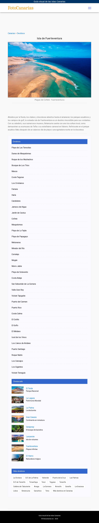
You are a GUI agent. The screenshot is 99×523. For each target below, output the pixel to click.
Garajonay (30, 427)
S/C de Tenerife (19, 482)
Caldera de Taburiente (21, 486)
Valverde (45, 478)
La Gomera (47, 486)
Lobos (15, 491)
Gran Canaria (31, 417)
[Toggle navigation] (89, 8)
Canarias (11, 33)
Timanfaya (33, 482)
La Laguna (30, 398)
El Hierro (29, 456)
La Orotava (17, 478)
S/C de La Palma (31, 478)
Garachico (38, 491)
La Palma (30, 408)
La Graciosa (79, 486)
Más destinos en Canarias (63, 491)
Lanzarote (30, 436)
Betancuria (26, 491)
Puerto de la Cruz (59, 478)
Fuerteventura (32, 446)
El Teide (29, 388)
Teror (44, 482)
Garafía (68, 486)
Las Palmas (74, 478)
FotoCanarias (20, 8)
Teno (47, 491)
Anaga (36, 486)
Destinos (21, 33)
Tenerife (62, 482)
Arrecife (58, 486)
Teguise (53, 482)
